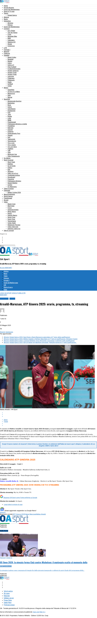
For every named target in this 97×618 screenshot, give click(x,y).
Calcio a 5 (11, 65)
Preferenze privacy (9, 605)
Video (6, 202)
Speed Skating (12, 183)
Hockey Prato (12, 74)
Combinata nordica (14, 175)
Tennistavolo (12, 141)
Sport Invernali (8, 160)
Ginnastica (7, 21)
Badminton (11, 103)
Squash (10, 135)
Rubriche (10, 128)
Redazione (7, 596)
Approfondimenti (9, 194)
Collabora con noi (9, 598)
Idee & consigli (9, 230)
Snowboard (11, 177)
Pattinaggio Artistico (14, 181)
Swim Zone (11, 219)
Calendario (11, 40)
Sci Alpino (7, 158)
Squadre (6, 55)
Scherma (10, 131)
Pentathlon (11, 126)
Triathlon (10, 149)
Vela (9, 152)
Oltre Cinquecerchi (14, 156)
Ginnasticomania (13, 210)
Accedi (6, 200)
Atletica (6, 17)
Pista (9, 34)
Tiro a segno (12, 145)
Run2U (10, 213)
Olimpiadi (7, 190)
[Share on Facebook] (50, 413)
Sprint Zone (11, 217)
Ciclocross (11, 46)
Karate (10, 116)
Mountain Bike (12, 36)
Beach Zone (11, 204)
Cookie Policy (7, 602)
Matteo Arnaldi (41, 514)
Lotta (9, 118)
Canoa (10, 107)
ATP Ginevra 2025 (19, 514)
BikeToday (11, 206)
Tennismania (12, 221)
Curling (10, 185)
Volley (10, 86)
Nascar (10, 97)
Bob (9, 170)
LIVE (5, 48)
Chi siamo (7, 593)
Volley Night (12, 223)
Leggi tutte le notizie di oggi (13, 504)
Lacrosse (11, 76)
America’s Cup (12, 154)
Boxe (9, 105)
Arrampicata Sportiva (14, 101)
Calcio (10, 63)
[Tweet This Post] (50, 415)
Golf (9, 113)
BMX (9, 38)
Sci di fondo (12, 166)
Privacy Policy (8, 600)
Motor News (12, 211)
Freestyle (11, 179)
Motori (6, 88)
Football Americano (14, 69)
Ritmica (10, 25)
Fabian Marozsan (30, 514)
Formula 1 (7, 50)
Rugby (10, 82)
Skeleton (10, 171)
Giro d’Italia (11, 31)
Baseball (10, 59)
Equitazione (11, 111)
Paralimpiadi (12, 122)
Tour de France (12, 33)
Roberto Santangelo (6, 332)
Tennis (6, 13)
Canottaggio (12, 109)
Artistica (10, 23)
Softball (10, 84)
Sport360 (7, 99)
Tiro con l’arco (12, 147)
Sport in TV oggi (9, 11)
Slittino (10, 168)
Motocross (11, 93)
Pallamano (11, 78)
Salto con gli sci (13, 173)
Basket (10, 61)
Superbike (11, 90)
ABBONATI (8, 268)
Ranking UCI (12, 42)
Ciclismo (7, 29)
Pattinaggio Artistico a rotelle (17, 124)
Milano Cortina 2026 (14, 192)
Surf (9, 137)
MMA (9, 120)
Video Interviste (13, 227)
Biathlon (10, 164)
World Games (8, 196)
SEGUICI (3, 512)
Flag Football (12, 67)
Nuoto (6, 19)
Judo (9, 114)
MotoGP (6, 51)
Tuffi (9, 150)
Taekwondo (11, 139)
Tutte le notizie (9, 189)
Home (6, 6)
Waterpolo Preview (14, 225)
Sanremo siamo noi (14, 229)
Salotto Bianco (12, 215)
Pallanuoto (11, 80)
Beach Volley (12, 57)
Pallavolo (7, 53)
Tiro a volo (11, 143)
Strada (10, 44)
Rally (9, 95)
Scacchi (10, 130)
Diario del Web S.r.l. (39, 612)
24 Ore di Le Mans (14, 92)
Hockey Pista (12, 72)
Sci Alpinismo (12, 187)
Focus (10, 208)
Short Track (11, 162)
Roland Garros (12, 15)
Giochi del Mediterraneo (12, 9)
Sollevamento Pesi (14, 133)
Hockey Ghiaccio (13, 71)
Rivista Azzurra (9, 8)
